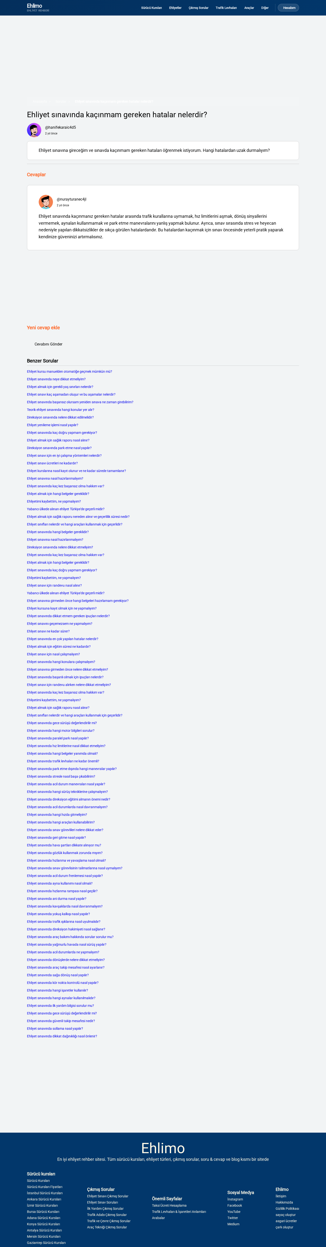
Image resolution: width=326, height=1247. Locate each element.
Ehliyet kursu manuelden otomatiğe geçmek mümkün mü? (69, 371)
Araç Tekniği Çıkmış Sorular (107, 1227)
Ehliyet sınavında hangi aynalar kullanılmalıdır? (61, 998)
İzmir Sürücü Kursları (42, 1205)
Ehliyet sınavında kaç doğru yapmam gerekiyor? (62, 433)
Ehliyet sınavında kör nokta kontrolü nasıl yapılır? (63, 983)
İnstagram (235, 1199)
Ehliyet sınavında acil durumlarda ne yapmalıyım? (63, 952)
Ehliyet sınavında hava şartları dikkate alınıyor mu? (64, 845)
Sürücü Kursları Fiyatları (44, 1187)
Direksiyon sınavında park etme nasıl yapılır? (59, 448)
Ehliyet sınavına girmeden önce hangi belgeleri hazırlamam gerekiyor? (78, 601)
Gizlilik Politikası (287, 1208)
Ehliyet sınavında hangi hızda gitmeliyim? (57, 815)
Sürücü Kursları (38, 1181)
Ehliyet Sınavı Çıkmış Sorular (107, 1196)
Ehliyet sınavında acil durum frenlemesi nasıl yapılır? (65, 876)
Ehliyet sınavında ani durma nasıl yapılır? (56, 899)
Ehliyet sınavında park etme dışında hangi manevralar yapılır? (72, 769)
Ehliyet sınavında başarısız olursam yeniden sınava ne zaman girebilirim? (80, 402)
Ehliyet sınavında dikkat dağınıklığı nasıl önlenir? (62, 1036)
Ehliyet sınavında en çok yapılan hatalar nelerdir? (62, 639)
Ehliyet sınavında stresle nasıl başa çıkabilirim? (61, 776)
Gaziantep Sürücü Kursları (46, 1243)
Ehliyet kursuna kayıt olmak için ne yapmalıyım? (62, 608)
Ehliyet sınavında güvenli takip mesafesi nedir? (61, 1021)
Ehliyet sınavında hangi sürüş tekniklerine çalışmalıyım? (67, 792)
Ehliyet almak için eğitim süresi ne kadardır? (59, 646)
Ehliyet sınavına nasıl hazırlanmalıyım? (55, 478)
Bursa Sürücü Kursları (43, 1212)
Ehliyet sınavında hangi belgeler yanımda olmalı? (62, 753)
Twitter (232, 1218)
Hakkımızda (284, 1202)
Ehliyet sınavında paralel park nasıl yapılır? (58, 738)
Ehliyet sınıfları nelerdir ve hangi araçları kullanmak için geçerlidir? (74, 524)
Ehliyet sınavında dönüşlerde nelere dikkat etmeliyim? (66, 960)
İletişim (281, 1196)
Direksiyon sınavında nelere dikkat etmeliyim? (60, 547)
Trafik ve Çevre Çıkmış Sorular (109, 1221)
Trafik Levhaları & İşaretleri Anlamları (179, 1212)
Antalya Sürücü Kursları (44, 1230)
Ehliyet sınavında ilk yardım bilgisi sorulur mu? (60, 1006)
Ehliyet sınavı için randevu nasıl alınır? (54, 585)
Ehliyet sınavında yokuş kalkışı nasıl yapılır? (58, 914)
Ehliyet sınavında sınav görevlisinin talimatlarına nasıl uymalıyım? (74, 868)
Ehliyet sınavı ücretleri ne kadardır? (52, 463)
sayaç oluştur (286, 1215)
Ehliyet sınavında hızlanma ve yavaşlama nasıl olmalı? (66, 860)
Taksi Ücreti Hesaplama (169, 1205)
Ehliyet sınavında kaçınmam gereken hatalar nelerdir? (114, 101)
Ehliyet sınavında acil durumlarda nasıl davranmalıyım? (67, 807)
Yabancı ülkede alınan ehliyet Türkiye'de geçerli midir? (66, 509)
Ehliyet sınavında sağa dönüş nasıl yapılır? (58, 975)
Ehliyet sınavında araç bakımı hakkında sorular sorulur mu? (70, 937)
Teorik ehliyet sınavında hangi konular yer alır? (60, 410)
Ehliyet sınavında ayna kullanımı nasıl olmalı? (60, 883)
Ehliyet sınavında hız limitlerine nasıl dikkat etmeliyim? (66, 746)
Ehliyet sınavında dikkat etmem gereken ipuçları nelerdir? (68, 616)
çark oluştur (284, 1227)
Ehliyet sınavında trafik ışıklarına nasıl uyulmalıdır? (63, 921)
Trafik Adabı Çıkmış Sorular (107, 1215)
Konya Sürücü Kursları (43, 1224)
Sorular (61, 101)
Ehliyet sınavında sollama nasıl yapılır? (55, 1028)
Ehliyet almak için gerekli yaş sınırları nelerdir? (60, 387)
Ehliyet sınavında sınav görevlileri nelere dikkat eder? (65, 830)
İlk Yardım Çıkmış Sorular (105, 1208)
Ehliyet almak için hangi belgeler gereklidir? (58, 494)
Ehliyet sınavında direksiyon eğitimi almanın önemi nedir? (68, 799)
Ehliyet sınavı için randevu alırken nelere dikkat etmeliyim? (69, 685)
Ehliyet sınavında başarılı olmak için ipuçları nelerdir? (65, 677)
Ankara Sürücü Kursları (44, 1199)
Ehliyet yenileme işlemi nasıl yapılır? (52, 425)
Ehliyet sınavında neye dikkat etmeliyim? (56, 379)
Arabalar (158, 1218)
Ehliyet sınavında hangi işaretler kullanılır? (57, 990)
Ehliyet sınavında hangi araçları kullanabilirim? (61, 822)
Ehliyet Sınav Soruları (102, 1202)
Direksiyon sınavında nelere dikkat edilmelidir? (60, 417)
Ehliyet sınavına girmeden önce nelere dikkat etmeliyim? (67, 669)
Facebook (234, 1205)
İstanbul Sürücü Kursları (45, 1193)
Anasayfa (40, 101)
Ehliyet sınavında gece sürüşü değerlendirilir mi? (62, 723)
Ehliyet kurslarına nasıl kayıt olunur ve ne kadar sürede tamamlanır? (76, 471)
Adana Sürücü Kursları (43, 1218)
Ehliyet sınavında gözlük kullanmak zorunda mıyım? (65, 853)
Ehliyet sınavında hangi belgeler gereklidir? (58, 532)
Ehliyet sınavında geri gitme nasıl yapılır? (56, 837)
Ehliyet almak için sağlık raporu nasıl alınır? (58, 440)
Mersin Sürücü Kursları (43, 1236)
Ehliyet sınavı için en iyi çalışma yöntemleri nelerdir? (64, 455)
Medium (233, 1224)
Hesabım (289, 8)
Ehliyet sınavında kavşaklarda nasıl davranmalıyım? (65, 906)
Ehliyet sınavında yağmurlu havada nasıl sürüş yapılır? (66, 944)
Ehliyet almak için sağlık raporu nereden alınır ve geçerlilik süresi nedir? (78, 517)
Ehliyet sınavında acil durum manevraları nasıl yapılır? (66, 784)
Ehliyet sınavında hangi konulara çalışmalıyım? (61, 662)
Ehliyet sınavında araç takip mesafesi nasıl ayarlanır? (66, 967)
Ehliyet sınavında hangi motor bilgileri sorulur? (61, 730)
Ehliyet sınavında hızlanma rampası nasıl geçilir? (62, 891)
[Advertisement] (163, 59)
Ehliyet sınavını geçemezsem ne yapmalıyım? (59, 624)
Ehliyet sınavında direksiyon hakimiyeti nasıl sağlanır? (66, 929)
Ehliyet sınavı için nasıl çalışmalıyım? (53, 654)
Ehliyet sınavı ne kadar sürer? (48, 631)
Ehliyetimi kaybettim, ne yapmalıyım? (54, 501)
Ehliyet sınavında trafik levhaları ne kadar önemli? (63, 761)
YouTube (233, 1212)
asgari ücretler (286, 1221)
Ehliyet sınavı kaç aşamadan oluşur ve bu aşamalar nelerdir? (71, 394)
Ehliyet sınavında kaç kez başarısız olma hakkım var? (65, 486)
